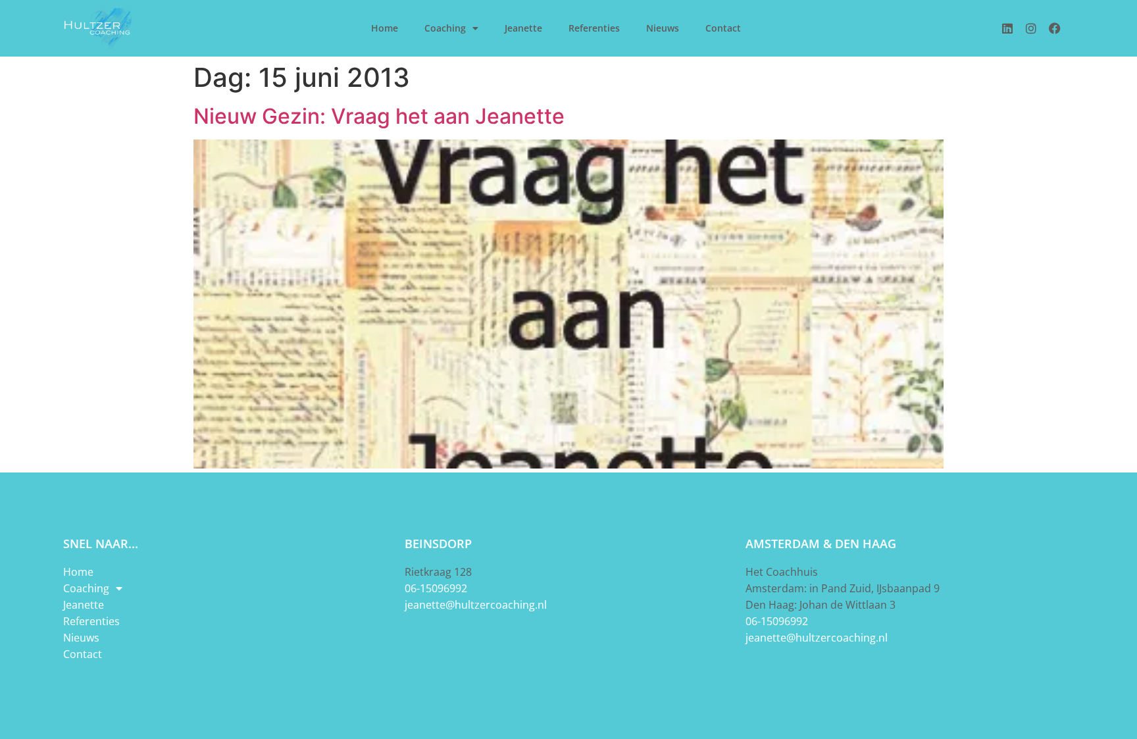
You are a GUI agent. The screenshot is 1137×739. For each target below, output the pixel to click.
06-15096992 (436, 588)
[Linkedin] (1007, 28)
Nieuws (662, 28)
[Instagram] (1031, 28)
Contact (723, 28)
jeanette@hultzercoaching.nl (476, 605)
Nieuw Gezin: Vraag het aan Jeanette (379, 116)
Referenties (594, 28)
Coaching (445, 28)
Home (384, 28)
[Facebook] (1055, 28)
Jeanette (523, 28)
